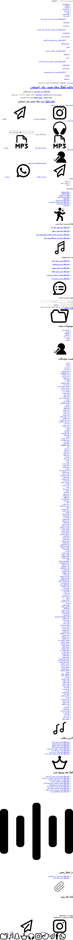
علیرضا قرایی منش (63, 581)
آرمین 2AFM (65, 374)
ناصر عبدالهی (65, 704)
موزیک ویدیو (65, 9)
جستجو (54, 1)
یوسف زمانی (65, 719)
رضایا (67, 502)
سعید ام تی (66, 517)
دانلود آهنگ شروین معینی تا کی (60, 742)
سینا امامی (66, 536)
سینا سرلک (66, 542)
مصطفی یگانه (65, 675)
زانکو (68, 507)
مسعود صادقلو (65, 670)
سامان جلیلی (65, 514)
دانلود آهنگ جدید (45, 91)
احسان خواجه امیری (63, 386)
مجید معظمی (65, 638)
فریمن (67, 603)
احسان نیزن (65, 391)
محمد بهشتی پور (64, 650)
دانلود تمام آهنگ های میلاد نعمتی (36, 163)
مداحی (67, 12)
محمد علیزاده (65, 653)
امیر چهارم (66, 413)
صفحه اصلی (65, 4)
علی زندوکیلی (65, 566)
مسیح (67, 672)
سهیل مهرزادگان (64, 546)
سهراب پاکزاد (65, 526)
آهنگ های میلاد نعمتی (63, 197)
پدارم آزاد (66, 450)
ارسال (55, 305)
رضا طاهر (66, 497)
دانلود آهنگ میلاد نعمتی (62, 203)
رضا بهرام (66, 492)
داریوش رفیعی (65, 482)
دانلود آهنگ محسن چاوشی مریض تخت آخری (56, 783)
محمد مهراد (66, 657)
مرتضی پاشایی (65, 663)
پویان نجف (66, 458)
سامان (67, 512)
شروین (67, 551)
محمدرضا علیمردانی (63, 660)
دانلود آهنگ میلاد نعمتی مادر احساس (51, 87)
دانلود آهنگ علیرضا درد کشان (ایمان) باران (57, 753)
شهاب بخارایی (65, 552)
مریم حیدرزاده (65, 665)
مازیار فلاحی (65, 618)
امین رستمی (65, 425)
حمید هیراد (66, 480)
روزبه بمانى (66, 504)
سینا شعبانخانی (65, 544)
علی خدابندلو (65, 564)
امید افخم (66, 408)
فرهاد (67, 598)
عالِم (68, 559)
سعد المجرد (66, 516)
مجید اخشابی (65, 630)
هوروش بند (66, 712)
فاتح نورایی (66, 591)
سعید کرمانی (65, 521)
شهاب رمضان (65, 554)
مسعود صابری (65, 668)
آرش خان (66, 369)
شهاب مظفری (65, 556)
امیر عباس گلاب (64, 416)
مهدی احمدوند (65, 679)
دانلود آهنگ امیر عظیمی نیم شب (60, 781)
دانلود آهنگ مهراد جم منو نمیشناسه (59, 785)
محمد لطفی (65, 655)
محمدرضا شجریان (64, 658)
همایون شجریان (64, 711)
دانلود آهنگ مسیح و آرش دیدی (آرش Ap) (57, 776)
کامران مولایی (65, 606)
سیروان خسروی (64, 534)
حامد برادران (65, 463)
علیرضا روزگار (65, 578)
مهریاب (67, 690)
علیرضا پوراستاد (64, 576)
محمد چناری (65, 652)
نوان (68, 705)
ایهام (68, 428)
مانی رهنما (66, 623)
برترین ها (66, 11)
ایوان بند (67, 430)
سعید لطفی (66, 522)
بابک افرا (66, 431)
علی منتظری (65, 573)
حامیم (67, 468)
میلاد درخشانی (65, 695)
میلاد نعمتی (37, 91)
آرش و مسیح (65, 371)
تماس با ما (66, 16)
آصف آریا (66, 379)
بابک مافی (66, 435)
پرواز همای (66, 453)
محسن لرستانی (64, 643)
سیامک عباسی (65, 531)
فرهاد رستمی (65, 600)
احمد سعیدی (65, 393)
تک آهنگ (67, 6)
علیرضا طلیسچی (64, 579)
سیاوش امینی (65, 532)
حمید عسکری (65, 479)
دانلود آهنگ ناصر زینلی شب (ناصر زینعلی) (57, 790)
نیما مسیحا (66, 709)
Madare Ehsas (65, 192)
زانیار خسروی (65, 509)
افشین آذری (65, 401)
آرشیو (67, 340)
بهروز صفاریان (65, 440)
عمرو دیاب (66, 588)
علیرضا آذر (66, 574)
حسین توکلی (65, 472)
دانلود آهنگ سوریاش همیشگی (60, 743)
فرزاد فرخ (66, 593)
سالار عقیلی (65, 510)
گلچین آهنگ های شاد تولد (62, 616)
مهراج (67, 697)
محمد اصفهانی (65, 648)
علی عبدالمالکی (64, 568)
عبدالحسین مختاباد (64, 561)
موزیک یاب (70, 83)
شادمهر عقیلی (65, 547)
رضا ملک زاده (65, 499)
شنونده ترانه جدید (56, 94)
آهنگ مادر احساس (64, 195)
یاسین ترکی (66, 717)
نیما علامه (66, 707)
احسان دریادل (65, 388)
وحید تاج (67, 714)
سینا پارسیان (65, 537)
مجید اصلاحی (65, 632)
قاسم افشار (65, 605)
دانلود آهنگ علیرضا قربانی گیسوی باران (57, 786)
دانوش (67, 484)
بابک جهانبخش (65, 433)
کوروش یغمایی (65, 611)
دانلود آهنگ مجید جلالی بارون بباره (59, 752)
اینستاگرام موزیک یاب (39, 119)
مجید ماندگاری (65, 637)
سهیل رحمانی (65, 529)
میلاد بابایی (66, 694)
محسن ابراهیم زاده (63, 640)
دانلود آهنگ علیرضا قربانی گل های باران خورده (55, 778)
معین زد (67, 677)
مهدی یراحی (65, 684)
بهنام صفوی (65, 443)
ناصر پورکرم (65, 700)
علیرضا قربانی (65, 583)
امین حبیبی (66, 426)
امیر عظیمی (65, 418)
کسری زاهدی (65, 610)
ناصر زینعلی (65, 702)
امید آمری (66, 406)
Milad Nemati (38, 97)
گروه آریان (66, 615)
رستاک (67, 490)
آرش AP (66, 368)
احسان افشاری (64, 383)
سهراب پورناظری (64, 527)
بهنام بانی (66, 442)
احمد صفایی (65, 396)
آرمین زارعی (65, 376)
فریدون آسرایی (65, 601)
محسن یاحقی (65, 645)
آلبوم (68, 338)
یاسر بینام (66, 716)
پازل (68, 447)
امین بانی (66, 423)
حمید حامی (66, 477)
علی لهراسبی (65, 571)
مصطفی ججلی (65, 674)
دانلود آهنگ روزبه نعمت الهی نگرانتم (59, 779)
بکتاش (67, 436)
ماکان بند (66, 621)
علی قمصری (65, 569)
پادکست (67, 7)
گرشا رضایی (65, 613)
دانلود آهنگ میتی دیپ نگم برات (60, 750)
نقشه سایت (66, 14)
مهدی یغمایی (65, 685)
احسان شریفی (65, 389)
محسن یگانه (65, 647)
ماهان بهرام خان (64, 625)
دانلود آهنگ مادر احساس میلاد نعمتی (58, 202)
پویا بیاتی (66, 457)
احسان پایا (66, 384)
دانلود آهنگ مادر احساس (62, 200)
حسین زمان (65, 473)
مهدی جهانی (65, 680)
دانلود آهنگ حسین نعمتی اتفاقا (60, 747)
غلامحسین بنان (65, 589)
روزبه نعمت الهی (64, 505)
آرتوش (67, 364)
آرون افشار (66, 378)
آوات (68, 381)
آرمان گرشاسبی (64, 373)
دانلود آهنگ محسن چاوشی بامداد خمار (58, 788)
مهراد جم (66, 687)
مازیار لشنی (65, 620)
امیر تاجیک (66, 411)
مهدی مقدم (66, 682)
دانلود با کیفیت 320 (40, 148)
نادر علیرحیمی (65, 699)
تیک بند (67, 460)
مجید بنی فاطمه (64, 633)
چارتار (67, 462)
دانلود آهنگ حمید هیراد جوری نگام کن (58, 876)
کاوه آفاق (66, 608)
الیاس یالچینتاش (64, 403)
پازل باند (67, 448)
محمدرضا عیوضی (64, 662)
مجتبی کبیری (65, 628)
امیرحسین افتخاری (63, 421)
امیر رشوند (66, 415)
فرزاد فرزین (65, 595)
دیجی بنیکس (65, 485)
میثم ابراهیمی (65, 692)
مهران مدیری (65, 689)
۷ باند (67, 363)
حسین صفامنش (64, 475)
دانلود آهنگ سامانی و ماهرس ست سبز (58, 748)
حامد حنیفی (66, 465)
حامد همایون (65, 467)
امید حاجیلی (65, 410)
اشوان (67, 399)
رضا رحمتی (66, 494)
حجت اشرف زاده (64, 470)
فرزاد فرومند (65, 596)
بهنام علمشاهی (65, 445)
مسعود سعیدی (65, 667)
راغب (67, 487)
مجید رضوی (65, 635)
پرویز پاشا (66, 455)
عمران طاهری (65, 586)
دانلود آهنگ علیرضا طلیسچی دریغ (59, 791)
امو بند (67, 405)
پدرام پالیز (66, 452)
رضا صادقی (65, 495)
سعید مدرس (65, 524)
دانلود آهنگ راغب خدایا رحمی (61, 878)
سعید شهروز (65, 519)
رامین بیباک (66, 489)
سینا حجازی (65, 539)
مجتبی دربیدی (65, 626)
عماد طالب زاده (64, 584)
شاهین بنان (66, 549)
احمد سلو (66, 394)
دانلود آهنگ (50, 101)
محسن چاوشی (65, 642)
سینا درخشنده (65, 541)
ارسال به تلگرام (41, 177)
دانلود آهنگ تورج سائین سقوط (60, 745)
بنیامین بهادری (65, 438)
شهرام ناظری (65, 558)
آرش (68, 366)
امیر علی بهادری (64, 420)
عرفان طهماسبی (64, 563)
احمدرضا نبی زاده (64, 398)
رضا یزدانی (66, 500)
